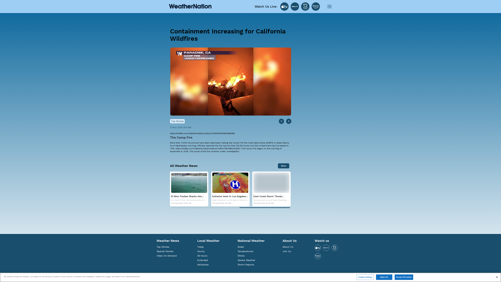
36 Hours (202, 255)
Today (200, 246)
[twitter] (281, 121)
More (283, 165)
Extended (202, 260)
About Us (288, 246)
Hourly (201, 251)
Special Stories (165, 251)
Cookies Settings (365, 277)
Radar (241, 246)
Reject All (384, 277)
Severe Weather (246, 260)
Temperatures (245, 251)
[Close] (497, 277)
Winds (241, 255)
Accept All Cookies (404, 277)
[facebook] (288, 121)
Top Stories (163, 246)
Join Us (287, 251)
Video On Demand (167, 255)
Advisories (203, 264)
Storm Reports (246, 264)
